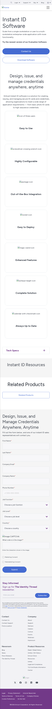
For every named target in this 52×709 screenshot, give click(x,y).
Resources (31, 659)
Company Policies (33, 696)
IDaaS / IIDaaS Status (34, 650)
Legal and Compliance (35, 664)
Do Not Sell (21, 699)
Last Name (6, 453)
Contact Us (26, 51)
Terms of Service (7, 696)
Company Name (8, 476)
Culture (30, 632)
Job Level (6, 511)
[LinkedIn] (31, 682)
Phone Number (8, 488)
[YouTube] (36, 682)
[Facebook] (20, 682)
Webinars (31, 637)
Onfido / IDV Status (34, 653)
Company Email (8, 464)
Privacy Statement (22, 607)
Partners (30, 626)
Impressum (31, 640)
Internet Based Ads (29, 693)
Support (30, 623)
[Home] (5, 7)
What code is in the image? (12, 540)
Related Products (26, 395)
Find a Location (7, 626)
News (4, 653)
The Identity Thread (8, 659)
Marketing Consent (11, 557)
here (6, 606)
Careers (30, 629)
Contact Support (7, 623)
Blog (42, 2)
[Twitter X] (15, 682)
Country (5, 523)
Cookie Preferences (8, 699)
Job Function (7, 500)
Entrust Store (32, 656)
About (30, 620)
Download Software (26, 60)
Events (30, 634)
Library (30, 661)
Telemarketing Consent (12, 562)
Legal (3, 693)
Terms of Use (11, 607)
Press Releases (7, 656)
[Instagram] (25, 682)
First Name (6, 441)
